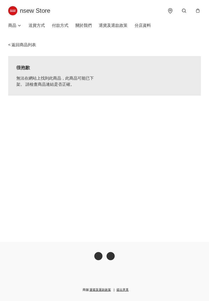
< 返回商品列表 (22, 45)
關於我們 (83, 25)
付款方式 (60, 25)
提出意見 (122, 290)
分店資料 (143, 25)
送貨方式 (37, 25)
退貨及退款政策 (113, 25)
